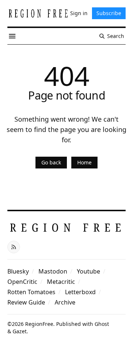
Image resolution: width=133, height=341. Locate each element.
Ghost (102, 323)
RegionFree (39, 323)
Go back (51, 162)
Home (84, 162)
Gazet (20, 331)
